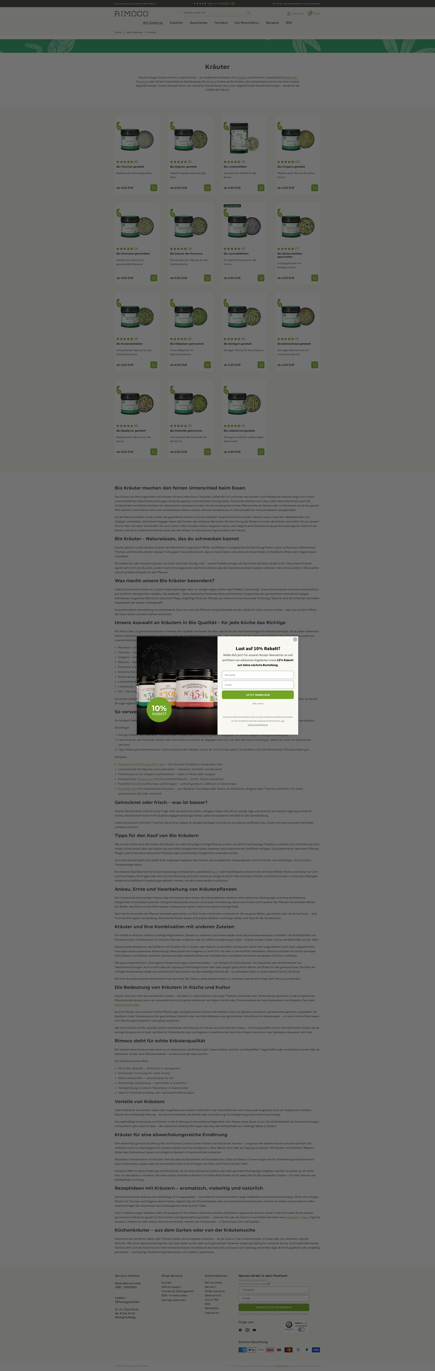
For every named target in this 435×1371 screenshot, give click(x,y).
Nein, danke (258, 703)
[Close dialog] (295, 639)
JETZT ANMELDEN (258, 694)
